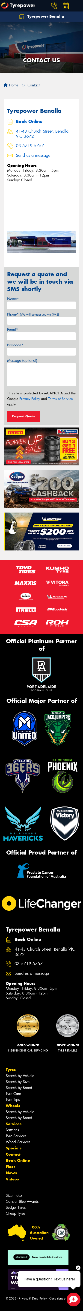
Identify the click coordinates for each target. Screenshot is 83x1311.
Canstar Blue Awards (22, 1201)
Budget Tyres (16, 1207)
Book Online (18, 1160)
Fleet (10, 1166)
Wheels (13, 1105)
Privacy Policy (29, 398)
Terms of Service (60, 398)
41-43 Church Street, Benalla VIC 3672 (42, 134)
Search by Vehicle (20, 1075)
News (11, 1172)
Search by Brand (19, 1087)
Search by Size (18, 1081)
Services (13, 1123)
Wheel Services (18, 1142)
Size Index (14, 1195)
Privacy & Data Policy (33, 1298)
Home (13, 85)
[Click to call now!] (54, 5)
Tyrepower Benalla (45, 16)
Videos (12, 1179)
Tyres (11, 1069)
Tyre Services (16, 1136)
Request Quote (23, 416)
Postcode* (15, 345)
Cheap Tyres (15, 1213)
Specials (13, 1148)
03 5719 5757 (30, 145)
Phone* (33, 314)
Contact (13, 1154)
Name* (13, 298)
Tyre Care (13, 1093)
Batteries (12, 1130)
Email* (12, 329)
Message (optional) (22, 360)
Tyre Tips (13, 1099)
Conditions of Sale (61, 1298)
